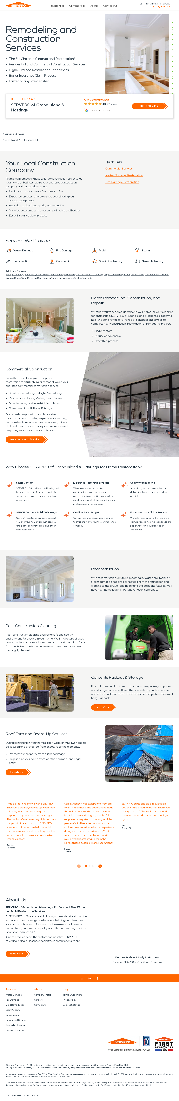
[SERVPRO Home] (18, 4)
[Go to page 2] (89, 866)
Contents (87, 278)
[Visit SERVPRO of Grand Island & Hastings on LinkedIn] (82, 978)
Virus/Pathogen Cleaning (63, 274)
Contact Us (110, 5)
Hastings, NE (31, 140)
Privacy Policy (69, 999)
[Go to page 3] (92, 866)
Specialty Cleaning (15, 1025)
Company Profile (42, 994)
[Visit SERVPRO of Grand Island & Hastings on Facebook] (97, 978)
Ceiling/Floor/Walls (134, 274)
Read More (16, 953)
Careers (38, 999)
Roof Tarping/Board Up (49, 278)
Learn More (102, 707)
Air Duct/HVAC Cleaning (90, 274)
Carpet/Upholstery (113, 274)
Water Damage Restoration (124, 175)
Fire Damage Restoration (122, 182)
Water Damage (14, 994)
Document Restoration (156, 274)
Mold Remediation (15, 1005)
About (94, 5)
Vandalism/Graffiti (72, 278)
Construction (12, 1015)
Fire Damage (12, 999)
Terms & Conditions (72, 994)
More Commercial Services (25, 439)
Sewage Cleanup (14, 274)
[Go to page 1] (86, 866)
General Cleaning (15, 1030)
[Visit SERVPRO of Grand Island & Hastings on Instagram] (90, 978)
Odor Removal (28, 278)
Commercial (77, 5)
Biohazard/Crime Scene (37, 274)
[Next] (100, 866)
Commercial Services (119, 168)
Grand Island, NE (12, 140)
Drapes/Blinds (13, 278)
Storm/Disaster (13, 1010)
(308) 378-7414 (163, 6)
